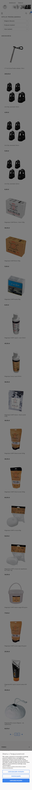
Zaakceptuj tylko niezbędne (16, 771)
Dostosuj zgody (16, 776)
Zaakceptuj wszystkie (16, 780)
